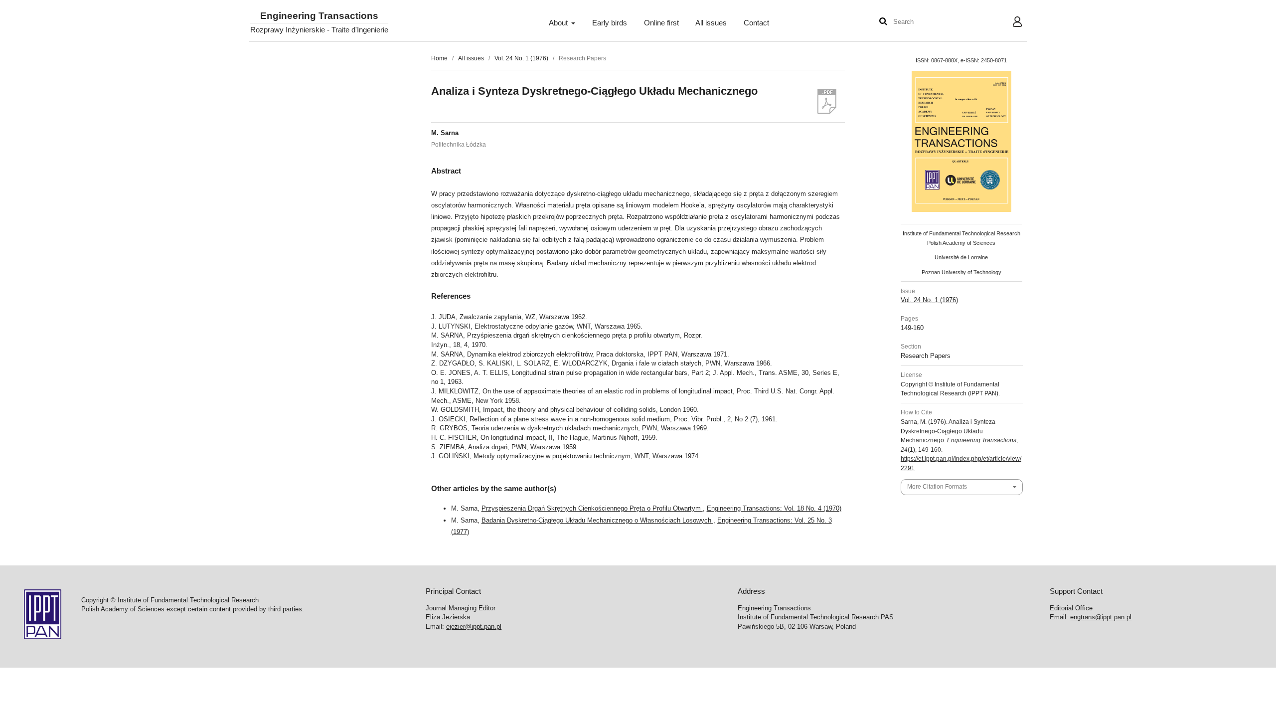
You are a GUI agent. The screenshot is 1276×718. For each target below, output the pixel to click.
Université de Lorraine (961, 257)
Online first (661, 23)
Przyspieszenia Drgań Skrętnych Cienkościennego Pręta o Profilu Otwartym (592, 508)
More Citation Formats (937, 486)
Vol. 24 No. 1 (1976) (521, 58)
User (1009, 22)
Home (439, 58)
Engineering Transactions (319, 16)
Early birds (609, 23)
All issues (711, 23)
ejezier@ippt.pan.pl (473, 626)
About (559, 23)
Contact (756, 23)
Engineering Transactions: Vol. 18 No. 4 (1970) (774, 508)
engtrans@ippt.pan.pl (1100, 617)
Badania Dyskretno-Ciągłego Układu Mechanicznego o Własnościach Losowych (597, 520)
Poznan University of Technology (961, 272)
